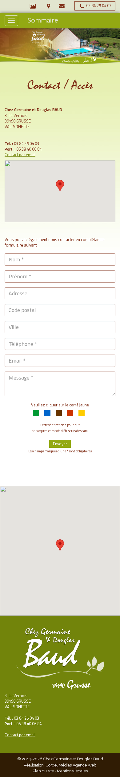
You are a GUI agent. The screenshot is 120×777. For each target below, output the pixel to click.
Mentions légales (72, 771)
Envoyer (60, 444)
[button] (60, 185)
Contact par (15, 735)
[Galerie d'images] (32, 5)
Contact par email (20, 155)
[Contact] (61, 5)
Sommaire (42, 20)
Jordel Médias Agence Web (71, 765)
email (30, 735)
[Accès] (48, 5)
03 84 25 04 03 (98, 5)
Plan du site (43, 771)
